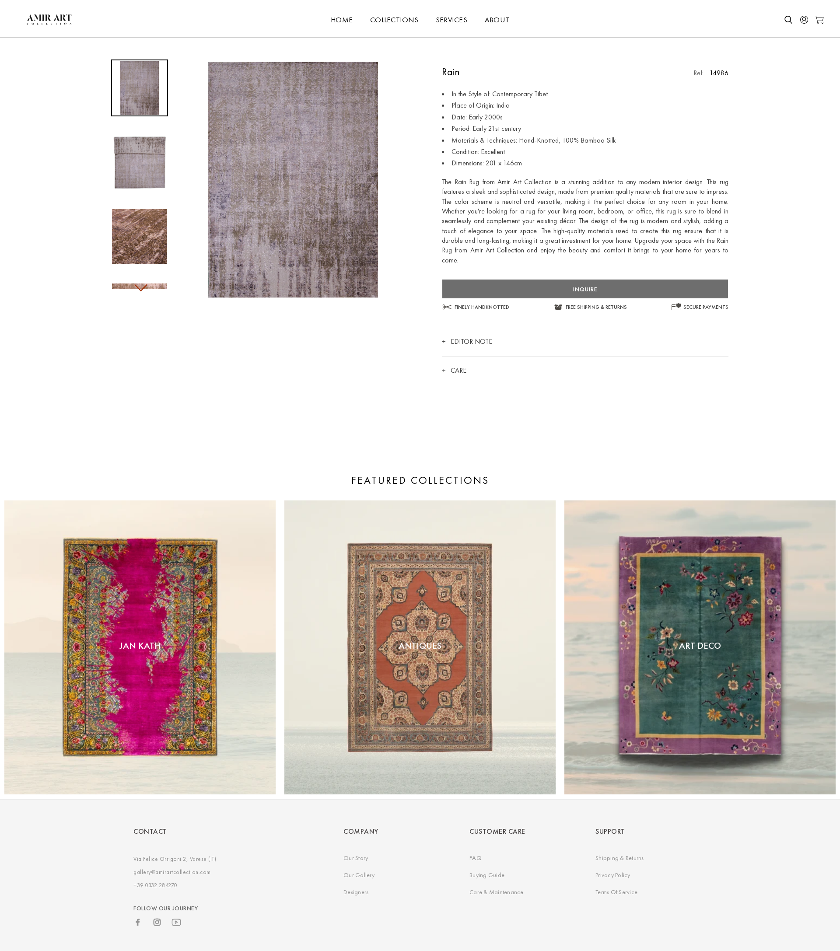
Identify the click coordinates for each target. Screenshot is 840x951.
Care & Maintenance (496, 892)
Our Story (355, 858)
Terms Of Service (616, 892)
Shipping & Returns (619, 858)
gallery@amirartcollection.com (172, 872)
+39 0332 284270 (155, 885)
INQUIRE (585, 289)
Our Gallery (358, 875)
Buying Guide (486, 875)
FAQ (475, 858)
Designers (355, 892)
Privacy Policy (612, 875)
